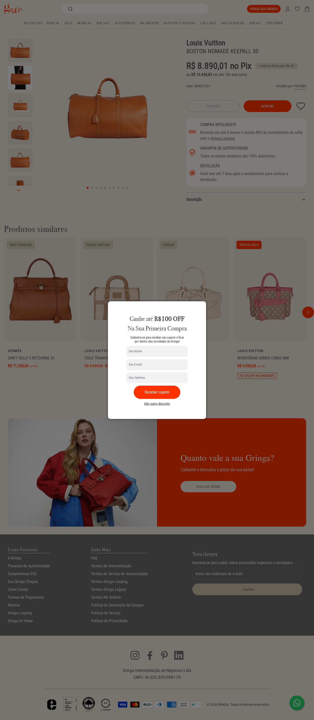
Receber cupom (157, 392)
